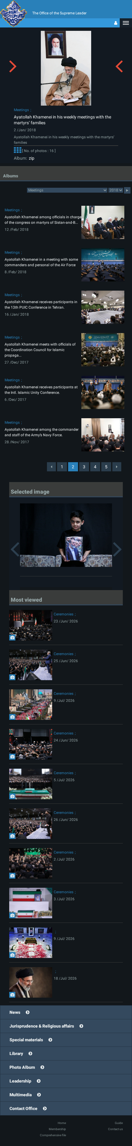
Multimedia (21, 1094)
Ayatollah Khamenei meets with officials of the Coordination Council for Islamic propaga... (40, 349)
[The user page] (116, 22)
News (15, 1012)
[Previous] (51, 466)
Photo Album (22, 1067)
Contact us (115, 1129)
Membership (57, 1129)
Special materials (26, 1039)
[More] (17, 151)
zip (30, 158)
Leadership (20, 1081)
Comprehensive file (53, 1135)
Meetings (21, 110)
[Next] (116, 466)
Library (16, 1053)
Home (62, 1123)
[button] (126, 22)
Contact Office (23, 1108)
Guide (119, 1123)
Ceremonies (63, 614)
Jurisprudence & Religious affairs (42, 1026)
